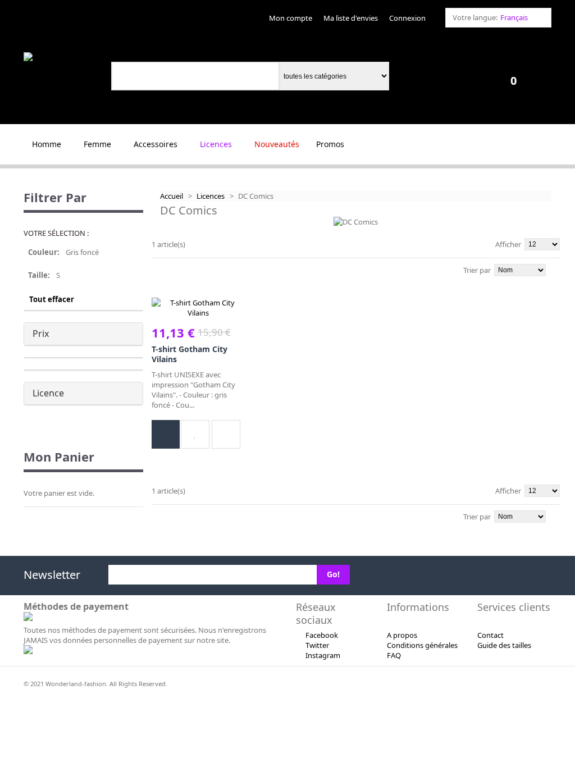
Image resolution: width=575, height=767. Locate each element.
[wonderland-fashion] (62, 57)
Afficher (508, 244)
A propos (402, 635)
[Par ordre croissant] (557, 269)
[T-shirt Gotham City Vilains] (198, 308)
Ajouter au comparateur (226, 434)
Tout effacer (51, 299)
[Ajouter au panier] (166, 434)
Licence (48, 393)
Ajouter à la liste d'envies (195, 434)
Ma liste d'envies (350, 18)
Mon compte (290, 18)
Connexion (407, 18)
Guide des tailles (504, 645)
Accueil (171, 196)
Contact (490, 635)
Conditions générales (422, 645)
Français (514, 17)
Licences (211, 196)
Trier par (477, 270)
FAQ (394, 655)
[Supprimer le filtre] (138, 258)
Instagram (322, 655)
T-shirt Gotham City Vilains (189, 354)
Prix (41, 333)
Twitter (317, 645)
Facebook (321, 635)
